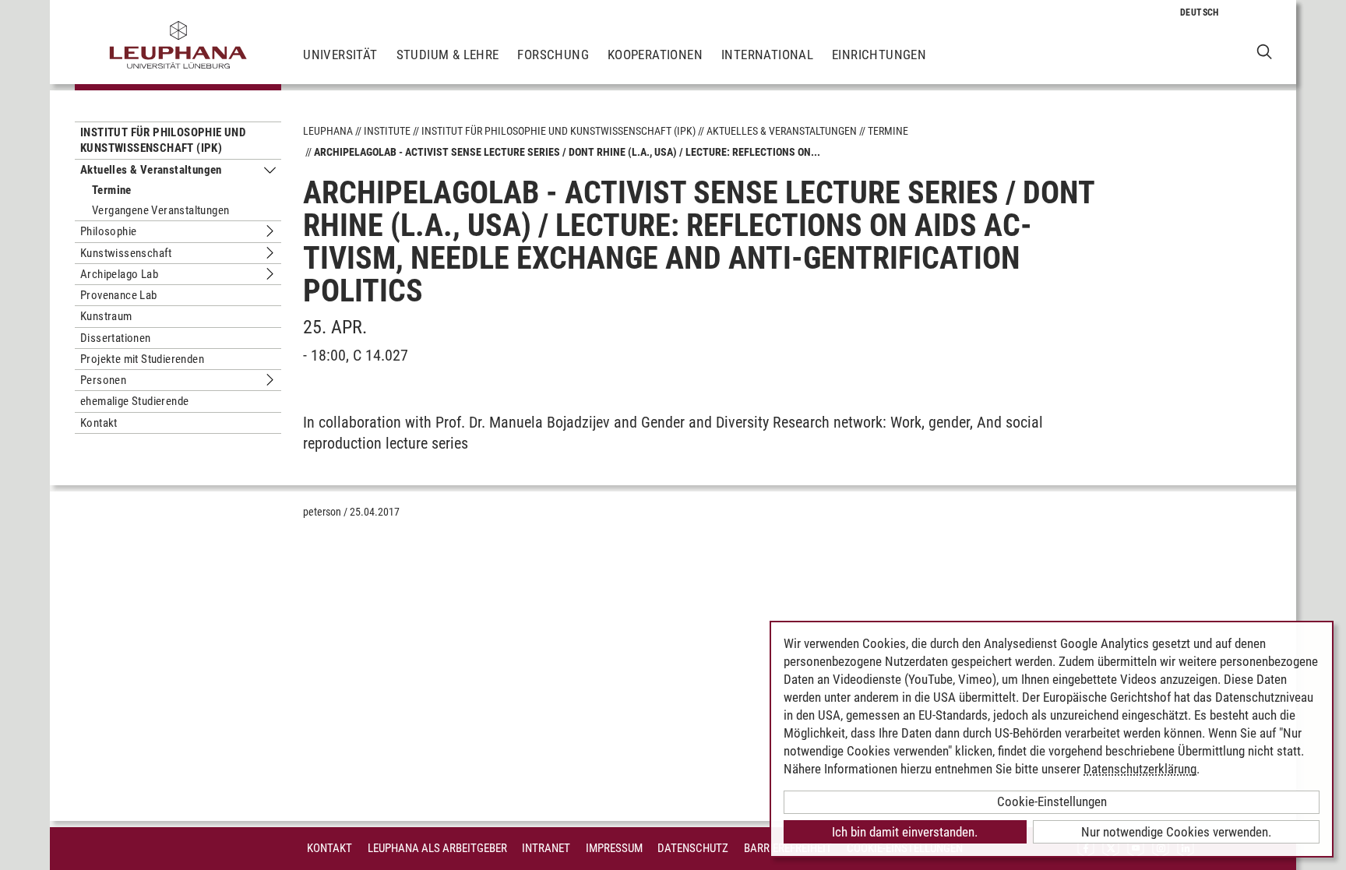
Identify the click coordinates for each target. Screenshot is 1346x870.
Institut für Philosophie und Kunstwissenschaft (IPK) (162, 140)
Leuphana (328, 131)
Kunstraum (106, 316)
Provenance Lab (118, 295)
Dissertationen (115, 338)
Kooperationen (655, 54)
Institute (387, 131)
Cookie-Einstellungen (1052, 801)
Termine (112, 190)
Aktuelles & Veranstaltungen (151, 170)
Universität (340, 54)
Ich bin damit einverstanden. (905, 832)
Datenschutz (692, 848)
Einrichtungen (879, 54)
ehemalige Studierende (134, 401)
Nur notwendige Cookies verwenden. (1176, 832)
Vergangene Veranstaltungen (160, 210)
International (767, 54)
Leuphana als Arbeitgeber (437, 848)
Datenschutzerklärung (1139, 769)
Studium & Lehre (447, 54)
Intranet (546, 848)
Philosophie (108, 231)
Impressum (614, 848)
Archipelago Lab (119, 274)
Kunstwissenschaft (126, 253)
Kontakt (99, 423)
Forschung (553, 54)
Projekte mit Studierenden (142, 359)
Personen (103, 380)
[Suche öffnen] (1264, 51)
